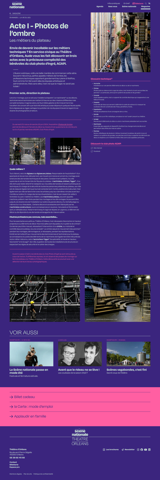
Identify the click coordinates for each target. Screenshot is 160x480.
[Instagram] (138, 450)
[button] (149, 3)
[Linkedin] (149, 450)
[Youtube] (145, 450)
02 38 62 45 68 (17, 458)
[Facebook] (141, 450)
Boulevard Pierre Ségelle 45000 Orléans (21, 453)
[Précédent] (10, 13)
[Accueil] (17, 5)
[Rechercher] (146, 4)
